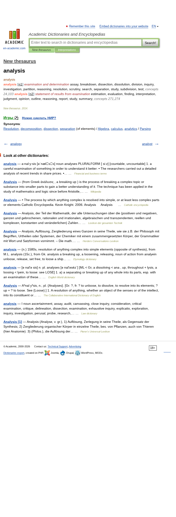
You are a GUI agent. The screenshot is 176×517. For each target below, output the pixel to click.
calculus (117, 129)
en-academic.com (14, 48)
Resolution (11, 129)
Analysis (10, 182)
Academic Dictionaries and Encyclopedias (67, 34)
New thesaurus (41, 50)
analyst (147, 144)
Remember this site (82, 26)
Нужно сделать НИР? (39, 118)
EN (154, 26)
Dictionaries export (13, 352)
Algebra (103, 129)
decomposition (31, 129)
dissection (51, 129)
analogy (16, 144)
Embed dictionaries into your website (123, 26)
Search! (150, 43)
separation (67, 129)
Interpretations (67, 50)
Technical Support (58, 346)
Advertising (75, 346)
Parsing (145, 129)
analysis (9, 164)
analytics (130, 129)
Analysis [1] (12, 322)
